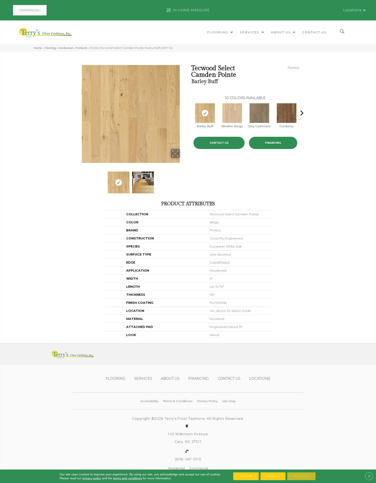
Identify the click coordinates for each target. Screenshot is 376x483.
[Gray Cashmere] (259, 113)
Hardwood (65, 48)
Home (38, 48)
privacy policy (91, 478)
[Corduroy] (286, 113)
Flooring (50, 48)
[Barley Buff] (205, 113)
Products (81, 48)
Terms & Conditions (177, 401)
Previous (79, 180)
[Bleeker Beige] (232, 113)
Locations (352, 10)
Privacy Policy (207, 401)
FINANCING (273, 142)
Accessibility (149, 401)
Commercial (198, 468)
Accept (246, 476)
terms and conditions (127, 478)
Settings (301, 476)
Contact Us (219, 142)
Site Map (229, 401)
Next (182, 180)
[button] (30, 10)
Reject (273, 476)
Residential (176, 468)
